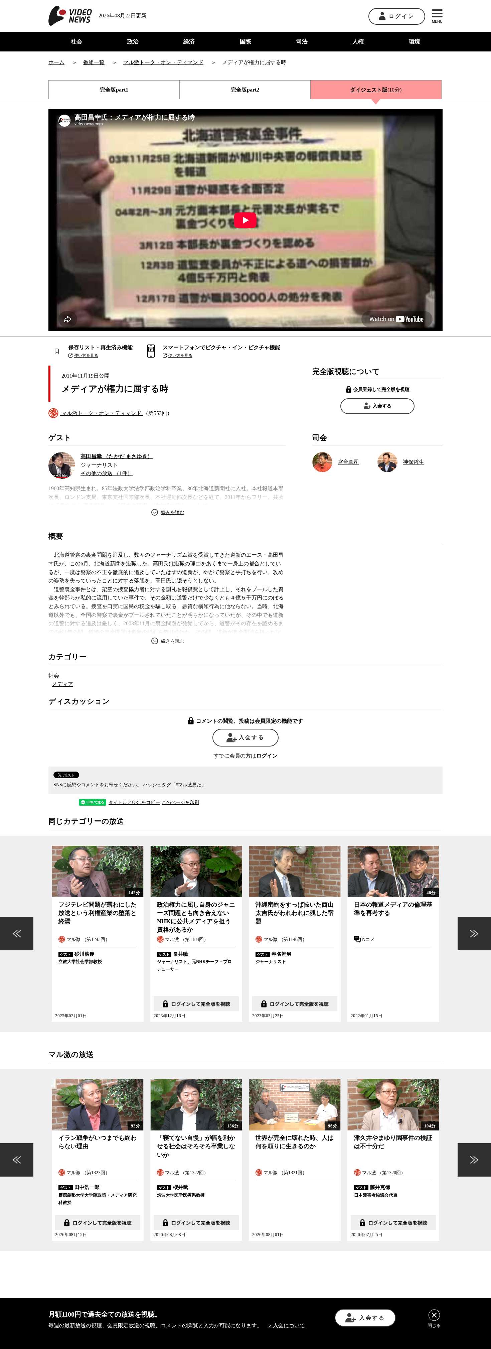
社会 (76, 41)
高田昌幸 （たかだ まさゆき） (116, 456)
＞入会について (286, 1325)
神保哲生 (413, 462)
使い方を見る (86, 355)
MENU (437, 21)
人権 (358, 41)
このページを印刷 (180, 802)
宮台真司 (348, 462)
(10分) (375, 90)
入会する (382, 405)
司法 (302, 41)
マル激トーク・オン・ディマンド (101, 413)
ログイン (402, 16)
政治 (133, 41)
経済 (189, 41)
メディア (62, 684)
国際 (245, 41)
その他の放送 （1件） (106, 473)
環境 (414, 41)
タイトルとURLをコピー (134, 802)
